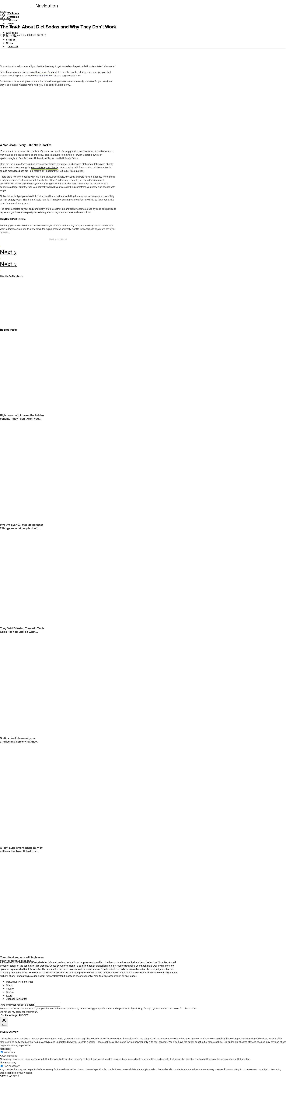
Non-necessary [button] (8, 1062)
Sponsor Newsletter (16, 999)
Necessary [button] (5, 1048)
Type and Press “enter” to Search (17, 1004)
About (9, 995)
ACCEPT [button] (23, 1015)
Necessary (9, 1052)
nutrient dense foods (43, 72)
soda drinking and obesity (44, 167)
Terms (9, 985)
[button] (44, 5)
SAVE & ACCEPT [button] (9, 1076)
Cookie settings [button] (9, 1015)
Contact (10, 992)
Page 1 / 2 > (58, 253)
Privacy (10, 988)
